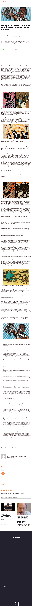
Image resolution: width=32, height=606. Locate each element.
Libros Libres (3, 483)
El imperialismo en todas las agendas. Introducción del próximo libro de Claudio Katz (22, 520)
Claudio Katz (26, 516)
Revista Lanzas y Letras (4, 486)
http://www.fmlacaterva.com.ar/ (10, 442)
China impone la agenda (5, 496)
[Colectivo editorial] (3, 473)
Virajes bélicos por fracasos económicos (8, 494)
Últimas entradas (6, 470)
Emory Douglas (10, 447)
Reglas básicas (5, 589)
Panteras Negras (15, 447)
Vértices (2, 488)
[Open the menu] (29, 1)
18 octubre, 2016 (3, 23)
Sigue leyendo (3, 524)
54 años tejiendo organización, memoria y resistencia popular (12, 493)
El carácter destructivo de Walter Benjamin (9, 497)
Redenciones (8, 23)
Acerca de (2, 470)
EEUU (6, 447)
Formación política (4, 480)
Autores (5, 587)
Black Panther (3, 447)
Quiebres (2, 484)
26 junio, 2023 (18, 516)
